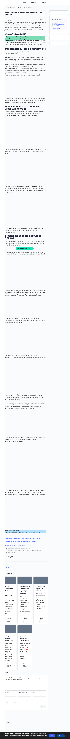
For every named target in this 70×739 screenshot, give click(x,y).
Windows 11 (7, 567)
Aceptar (61, 735)
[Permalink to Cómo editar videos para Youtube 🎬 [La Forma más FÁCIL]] (25, 629)
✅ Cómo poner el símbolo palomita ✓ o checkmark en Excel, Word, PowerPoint (25, 590)
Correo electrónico (23, 692)
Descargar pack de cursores (24, 248)
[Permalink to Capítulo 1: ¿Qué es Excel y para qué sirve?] (40, 580)
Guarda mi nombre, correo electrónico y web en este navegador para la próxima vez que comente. (23, 701)
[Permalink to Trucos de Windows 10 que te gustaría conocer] (8, 580)
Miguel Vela (9, 19)
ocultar (60, 19)
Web (34, 692)
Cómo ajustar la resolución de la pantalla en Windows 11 (21, 541)
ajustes (51, 735)
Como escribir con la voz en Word (15, 545)
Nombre (6, 692)
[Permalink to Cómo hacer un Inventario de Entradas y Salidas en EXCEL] (8, 629)
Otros (6, 7)
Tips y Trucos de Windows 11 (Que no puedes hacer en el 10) (22, 538)
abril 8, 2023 (9, 20)
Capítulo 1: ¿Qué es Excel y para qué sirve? (40, 588)
